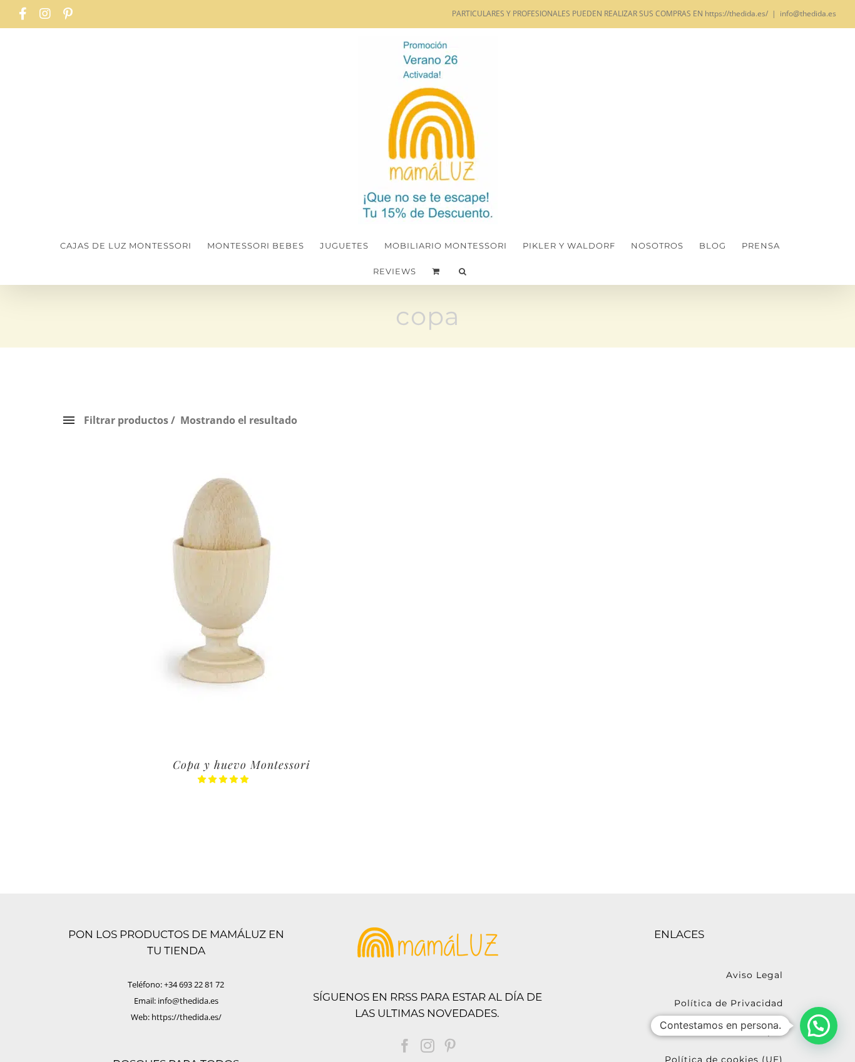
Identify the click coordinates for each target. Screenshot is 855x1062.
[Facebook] (405, 1046)
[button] (463, 271)
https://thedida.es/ (186, 1017)
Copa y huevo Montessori (241, 764)
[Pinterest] (450, 1046)
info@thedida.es (808, 13)
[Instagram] (427, 1046)
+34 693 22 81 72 (194, 984)
